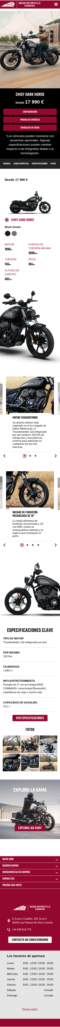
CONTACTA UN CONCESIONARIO (30, 940)
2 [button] (30, 456)
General (6, 164)
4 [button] (38, 545)
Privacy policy (30, 1009)
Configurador (30, 112)
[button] (4, 455)
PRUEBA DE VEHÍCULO (30, 120)
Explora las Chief (30, 828)
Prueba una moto (12, 885)
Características (21, 164)
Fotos (53, 164)
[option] (30, 415)
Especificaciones (39, 164)
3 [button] (35, 456)
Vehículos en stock (30, 128)
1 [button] (25, 456)
